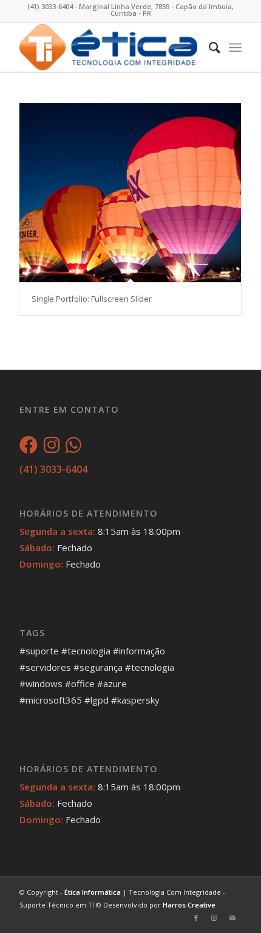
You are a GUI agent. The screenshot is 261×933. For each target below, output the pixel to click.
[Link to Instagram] (214, 918)
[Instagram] (51, 448)
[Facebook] (28, 448)
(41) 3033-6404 (53, 469)
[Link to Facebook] (196, 918)
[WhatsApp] (73, 448)
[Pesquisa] (208, 47)
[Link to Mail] (232, 918)
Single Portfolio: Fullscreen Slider (92, 298)
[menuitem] (208, 47)
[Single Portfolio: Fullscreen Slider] (130, 192)
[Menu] (235, 47)
